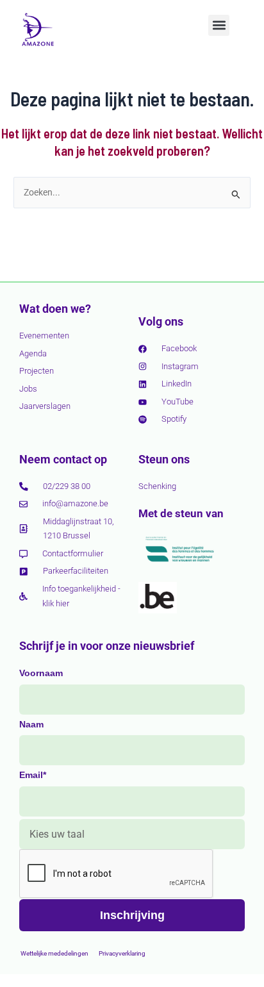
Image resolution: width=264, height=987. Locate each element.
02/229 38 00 (66, 486)
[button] (218, 25)
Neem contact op (63, 459)
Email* (32, 775)
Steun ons (164, 459)
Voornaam (41, 673)
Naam (31, 724)
